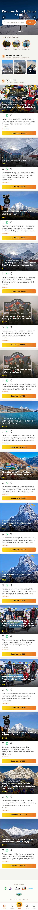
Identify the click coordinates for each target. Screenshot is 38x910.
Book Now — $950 (18, 707)
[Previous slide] (4, 17)
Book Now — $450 (18, 238)
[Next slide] (34, 17)
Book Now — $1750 (18, 866)
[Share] (11, 115)
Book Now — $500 (18, 133)
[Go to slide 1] (15, 31)
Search (30, 22)
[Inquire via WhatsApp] (7, 115)
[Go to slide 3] (19, 31)
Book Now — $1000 (18, 761)
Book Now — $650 (18, 187)
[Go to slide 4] (22, 31)
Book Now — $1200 (18, 654)
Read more (5, 129)
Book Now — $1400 (18, 345)
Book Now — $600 (18, 498)
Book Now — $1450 (18, 396)
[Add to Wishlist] (3, 115)
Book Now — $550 (18, 549)
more (6, 126)
